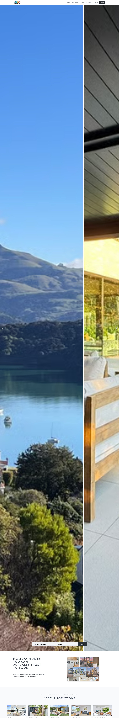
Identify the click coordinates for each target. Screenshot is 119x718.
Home (68, 2)
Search (82, 644)
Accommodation (75, 2)
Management (89, 2)
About (83, 2)
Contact (96, 2)
